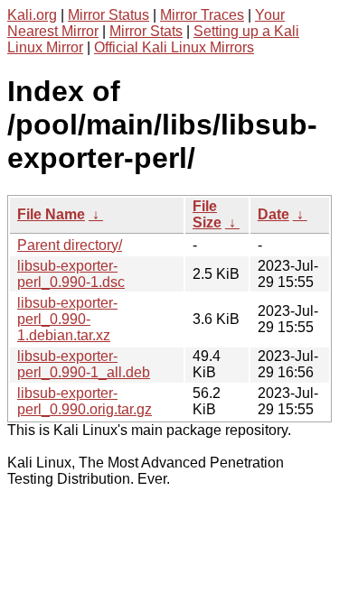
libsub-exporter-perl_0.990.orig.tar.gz (84, 401)
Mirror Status (108, 15)
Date (273, 214)
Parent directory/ (69, 245)
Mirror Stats (146, 31)
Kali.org (32, 15)
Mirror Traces (202, 15)
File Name (51, 214)
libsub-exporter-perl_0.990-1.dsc (71, 274)
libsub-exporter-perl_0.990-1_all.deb (83, 364)
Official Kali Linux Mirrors (174, 47)
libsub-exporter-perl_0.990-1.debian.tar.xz (67, 319)
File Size (207, 214)
